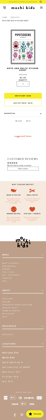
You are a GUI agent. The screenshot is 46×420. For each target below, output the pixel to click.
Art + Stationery (11, 275)
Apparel (6, 269)
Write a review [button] (23, 168)
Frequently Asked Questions (17, 305)
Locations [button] (9, 343)
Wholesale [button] (9, 326)
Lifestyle (7, 278)
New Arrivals (9, 266)
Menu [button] (5, 254)
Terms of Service (11, 311)
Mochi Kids (21, 392)
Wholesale (7, 334)
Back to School (10, 263)
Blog (4, 317)
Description (9, 113)
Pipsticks (23, 75)
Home (4, 17)
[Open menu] (39, 7)
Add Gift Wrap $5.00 (23, 103)
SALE (4, 281)
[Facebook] (14, 415)
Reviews (6, 302)
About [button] (6, 290)
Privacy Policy (10, 308)
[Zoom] (9, 61)
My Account (8, 314)
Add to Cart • (23, 96)
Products (15, 17)
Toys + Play (8, 272)
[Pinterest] (22, 415)
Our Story (7, 299)
